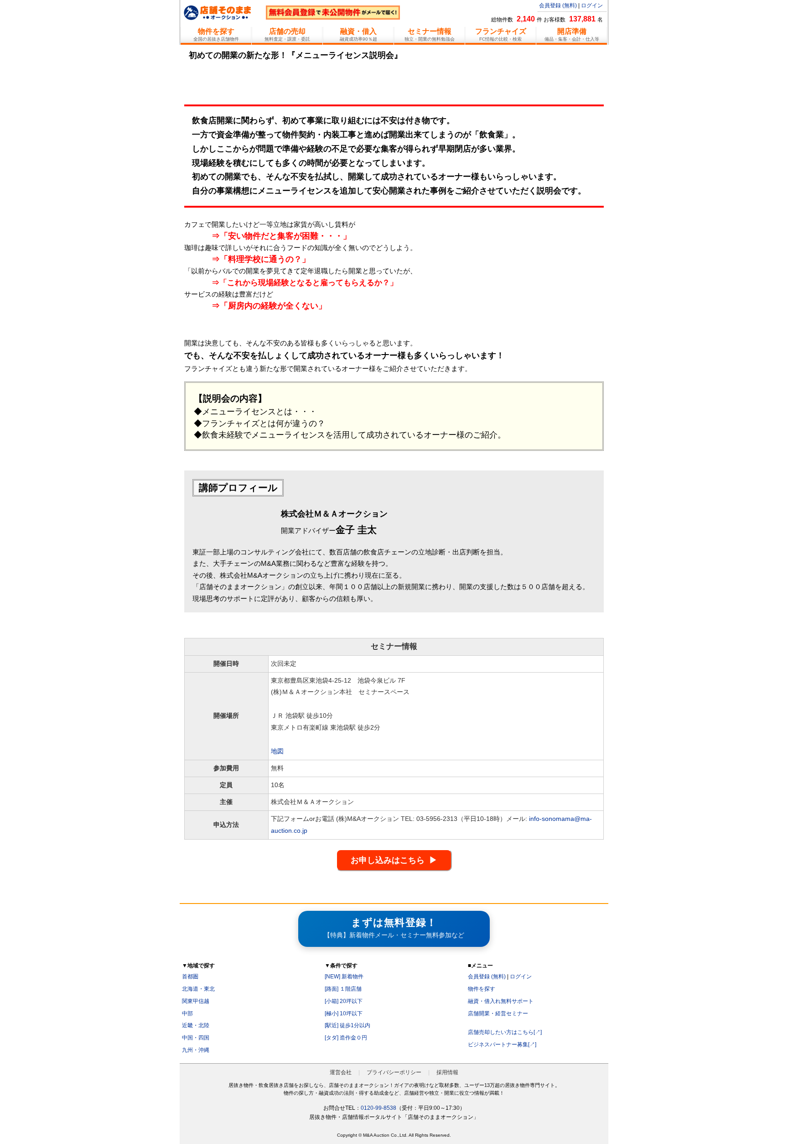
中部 (187, 1013)
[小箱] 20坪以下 (344, 1001)
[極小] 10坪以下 (344, 1013)
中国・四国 (195, 1037)
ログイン (592, 5)
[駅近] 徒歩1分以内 (347, 1025)
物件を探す (481, 989)
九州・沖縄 (195, 1050)
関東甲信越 (195, 1001)
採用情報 (447, 1072)
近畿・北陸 (195, 1025)
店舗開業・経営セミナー (498, 1013)
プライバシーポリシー (394, 1072)
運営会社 (341, 1072)
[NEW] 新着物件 (344, 976)
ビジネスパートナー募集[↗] (502, 1044)
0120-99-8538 (378, 1108)
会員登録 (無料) (558, 5)
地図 (277, 751)
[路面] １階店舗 (343, 989)
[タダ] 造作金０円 (346, 1037)
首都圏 (190, 976)
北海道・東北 (198, 989)
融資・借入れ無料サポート (501, 1001)
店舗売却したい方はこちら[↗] (505, 1032)
